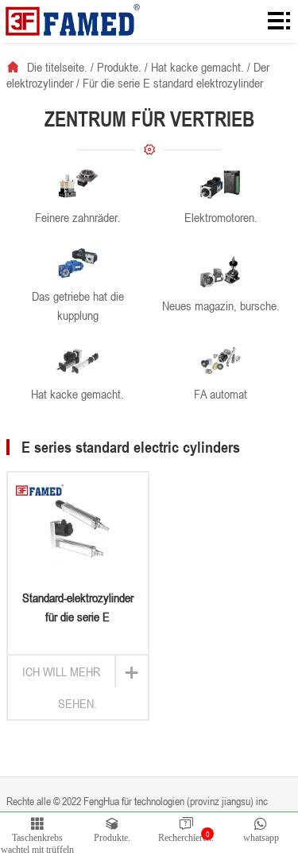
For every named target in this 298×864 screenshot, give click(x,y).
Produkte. (119, 67)
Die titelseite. (57, 67)
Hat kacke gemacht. (197, 67)
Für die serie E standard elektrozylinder (173, 83)
